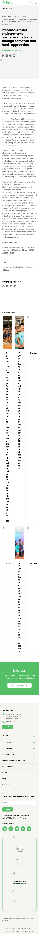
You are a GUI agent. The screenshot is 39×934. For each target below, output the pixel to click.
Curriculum (8, 267)
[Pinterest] (10, 55)
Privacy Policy (10, 928)
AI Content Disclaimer (12, 931)
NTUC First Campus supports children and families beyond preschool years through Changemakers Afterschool (19, 411)
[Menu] (36, 3)
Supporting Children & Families (13, 760)
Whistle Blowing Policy (25, 928)
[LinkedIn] (14, 55)
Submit (8, 809)
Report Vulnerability (28, 931)
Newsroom (6, 785)
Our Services (7, 748)
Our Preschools (8, 754)
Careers (5, 773)
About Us (5, 736)
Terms (23, 818)
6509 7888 (9, 722)
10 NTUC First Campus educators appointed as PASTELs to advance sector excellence (19, 607)
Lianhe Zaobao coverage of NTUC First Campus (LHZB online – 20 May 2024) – (18, 250)
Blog (4, 779)
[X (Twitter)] (7, 55)
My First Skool (19, 267)
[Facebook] (3, 55)
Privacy (16, 818)
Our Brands (6, 742)
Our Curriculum (8, 766)
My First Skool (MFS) (16, 119)
